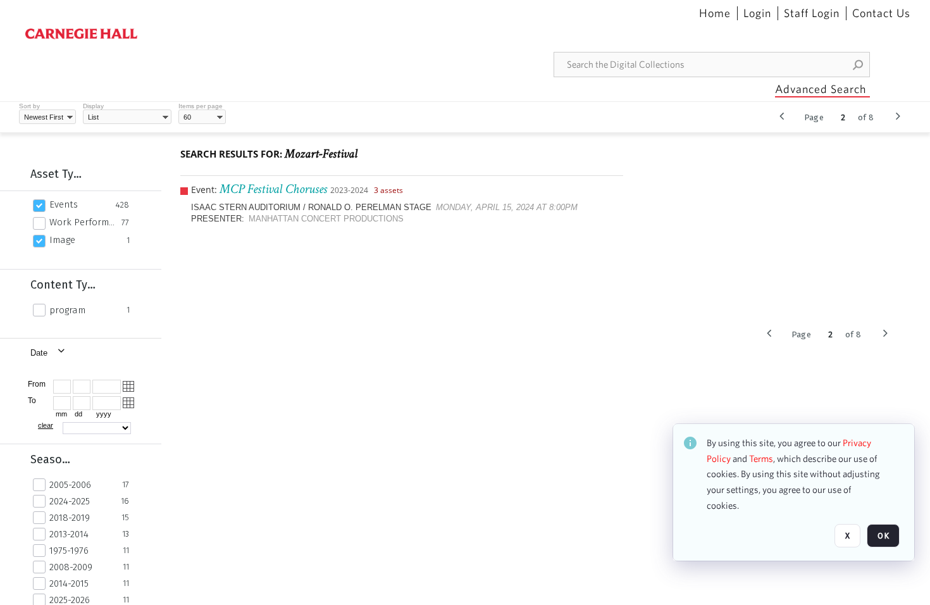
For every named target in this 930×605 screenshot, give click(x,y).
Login (757, 13)
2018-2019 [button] (69, 517)
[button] (858, 64)
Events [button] (63, 204)
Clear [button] (45, 425)
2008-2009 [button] (70, 567)
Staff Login (812, 13)
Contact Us (881, 13)
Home (715, 13)
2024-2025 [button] (69, 501)
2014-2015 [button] (69, 583)
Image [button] (62, 240)
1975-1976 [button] (69, 550)
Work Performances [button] (82, 222)
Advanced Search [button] (820, 89)
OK (883, 535)
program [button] (67, 310)
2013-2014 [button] (69, 534)
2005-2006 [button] (70, 484)
